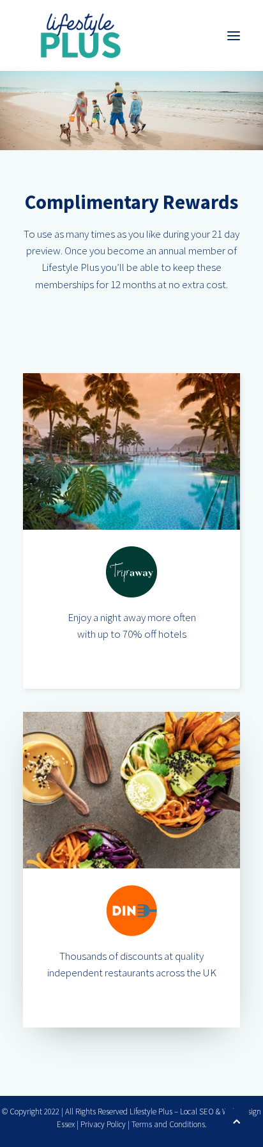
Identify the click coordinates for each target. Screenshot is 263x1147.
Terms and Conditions (168, 1124)
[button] (233, 35)
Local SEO (197, 1111)
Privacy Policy (103, 1124)
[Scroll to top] (237, 1119)
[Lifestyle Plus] (80, 35)
